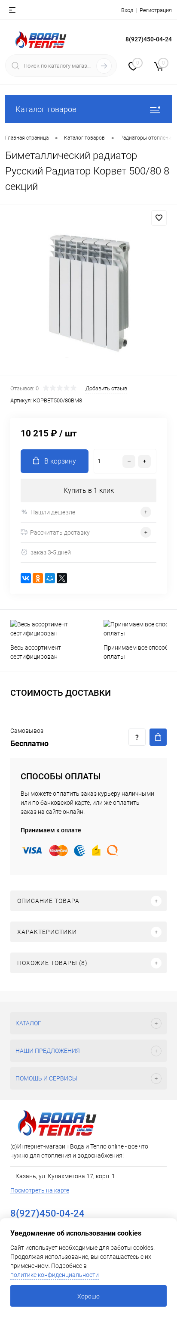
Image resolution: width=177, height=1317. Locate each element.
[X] (62, 578)
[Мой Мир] (50, 578)
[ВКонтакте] (26, 578)
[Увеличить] (88, 292)
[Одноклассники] (38, 578)
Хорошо (88, 1296)
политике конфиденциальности (54, 1274)
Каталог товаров (45, 109)
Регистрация (156, 10)
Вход (127, 10)
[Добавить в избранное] (159, 218)
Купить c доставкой (158, 737)
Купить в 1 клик (89, 490)
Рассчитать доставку (60, 532)
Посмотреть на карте (39, 1190)
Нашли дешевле (53, 512)
